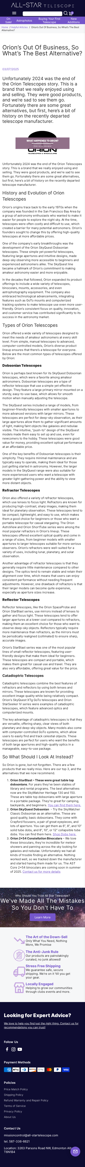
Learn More (43, 917)
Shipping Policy (13, 1094)
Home (5, 27)
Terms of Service (15, 1105)
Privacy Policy (13, 1111)
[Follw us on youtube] (19, 1050)
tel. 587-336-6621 (17, 1141)
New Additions (74, 20)
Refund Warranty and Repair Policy (26, 1100)
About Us (10, 1117)
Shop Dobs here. (64, 834)
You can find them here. (64, 805)
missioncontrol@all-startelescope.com (31, 1135)
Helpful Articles (19, 27)
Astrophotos (24, 20)
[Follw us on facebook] (7, 1050)
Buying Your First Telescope (49, 20)
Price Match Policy (16, 1089)
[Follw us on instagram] (13, 1050)
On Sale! (8, 20)
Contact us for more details (41, 871)
